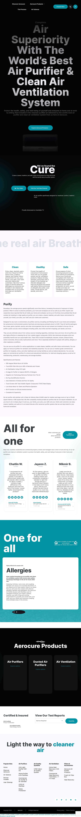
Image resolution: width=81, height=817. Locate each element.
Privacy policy (60, 810)
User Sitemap (7, 782)
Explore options (15, 666)
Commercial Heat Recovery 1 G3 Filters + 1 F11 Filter (54, 776)
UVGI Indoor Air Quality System (38, 770)
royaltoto (60, 814)
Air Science (35, 9)
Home (5, 767)
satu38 (8, 816)
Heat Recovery (69, 780)
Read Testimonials (70, 434)
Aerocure (20, 810)
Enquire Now (60, 6)
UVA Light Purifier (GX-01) (23, 768)
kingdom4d (54, 814)
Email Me (71, 721)
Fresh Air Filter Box (69, 776)
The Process (22, 9)
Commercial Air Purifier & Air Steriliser (23, 779)
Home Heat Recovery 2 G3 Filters (54, 768)
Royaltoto (3, 816)
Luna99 (2, 814)
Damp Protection (22, 789)
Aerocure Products (36, 4)
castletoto (67, 814)
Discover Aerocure (18, 4)
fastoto (72, 814)
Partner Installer (6, 778)
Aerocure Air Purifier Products (68, 770)
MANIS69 (41, 814)
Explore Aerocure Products (40, 128)
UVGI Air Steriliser (21, 785)
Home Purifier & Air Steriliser (23, 774)
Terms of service (70, 810)
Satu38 (13, 816)
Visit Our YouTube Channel (39, 188)
